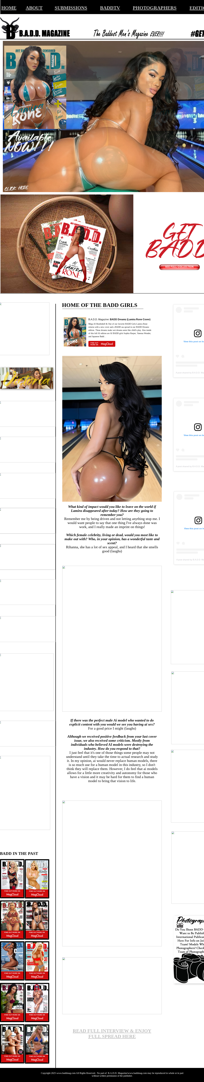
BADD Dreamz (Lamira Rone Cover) (130, 319)
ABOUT (34, 7)
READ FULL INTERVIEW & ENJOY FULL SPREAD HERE (112, 1033)
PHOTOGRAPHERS (155, 7)
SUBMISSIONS (71, 7)
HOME (8, 7)
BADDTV (110, 7)
